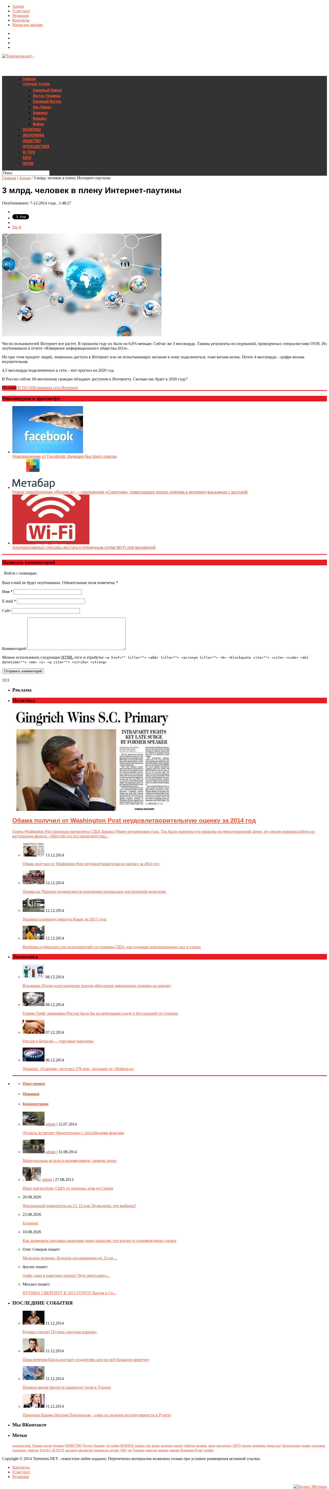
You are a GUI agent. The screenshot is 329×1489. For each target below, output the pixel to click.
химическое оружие (106, 1450)
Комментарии (35, 1104)
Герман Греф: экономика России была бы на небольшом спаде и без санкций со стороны (100, 1013)
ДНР (123, 1450)
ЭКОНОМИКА (33, 135)
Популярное (34, 1083)
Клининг (31, 1223)
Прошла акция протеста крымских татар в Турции (67, 1387)
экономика (259, 1445)
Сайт (6, 610)
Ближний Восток (47, 101)
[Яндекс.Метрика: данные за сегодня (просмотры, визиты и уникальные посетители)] (310, 1486)
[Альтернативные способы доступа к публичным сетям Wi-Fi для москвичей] (50, 543)
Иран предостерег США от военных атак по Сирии (68, 1188)
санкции (174, 1450)
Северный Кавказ (47, 90)
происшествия (21, 1445)
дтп (108, 1445)
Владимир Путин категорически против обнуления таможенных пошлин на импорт (97, 985)
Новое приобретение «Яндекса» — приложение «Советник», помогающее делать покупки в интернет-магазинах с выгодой (130, 492)
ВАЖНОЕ (127, 1445)
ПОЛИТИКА (32, 129)
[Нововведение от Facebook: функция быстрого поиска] (47, 452)
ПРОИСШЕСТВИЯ (36, 146)
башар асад (274, 1445)
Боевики (40, 112)
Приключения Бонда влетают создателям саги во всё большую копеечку (86, 1359)
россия (47, 1445)
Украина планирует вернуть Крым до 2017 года (64, 919)
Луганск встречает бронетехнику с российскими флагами (73, 1133)
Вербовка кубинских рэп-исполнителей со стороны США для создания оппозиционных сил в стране (112, 947)
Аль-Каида (42, 107)
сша (148, 1445)
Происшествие (291, 1445)
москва (246, 1445)
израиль (163, 1450)
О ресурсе (21, 11)
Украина (37, 1445)
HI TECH (29, 152)
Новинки (31, 1094)
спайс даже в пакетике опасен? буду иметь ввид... (66, 1275)
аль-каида (71, 1450)
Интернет (69, 388)
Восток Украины (47, 95)
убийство (33, 1450)
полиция (201, 1445)
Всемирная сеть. (47, 388)
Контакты (21, 20)
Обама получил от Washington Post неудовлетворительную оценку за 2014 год (91, 864)
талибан (209, 1450)
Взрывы (40, 118)
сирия (211, 1445)
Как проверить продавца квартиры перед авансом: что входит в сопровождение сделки (99, 1240)
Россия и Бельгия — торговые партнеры (58, 1041)
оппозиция (318, 1445)
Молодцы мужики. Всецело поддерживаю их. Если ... (70, 1258)
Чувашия (139, 1450)
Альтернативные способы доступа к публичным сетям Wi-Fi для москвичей (84, 547)
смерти (177, 1445)
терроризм (19, 1450)
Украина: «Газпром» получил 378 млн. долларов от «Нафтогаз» (78, 1069)
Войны (38, 124)
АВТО (27, 158)
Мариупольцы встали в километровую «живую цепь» (70, 1160)
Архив (18, 6)
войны (115, 1445)
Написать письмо (27, 25)
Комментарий (14, 648)
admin (50, 1124)
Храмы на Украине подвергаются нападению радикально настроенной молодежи (94, 891)
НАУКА (28, 163)
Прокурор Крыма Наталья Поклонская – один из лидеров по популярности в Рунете (97, 1415)
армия (156, 1445)
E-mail (9, 601)
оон (129, 1450)
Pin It (16, 227)
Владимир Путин (191, 1450)
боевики (58, 1445)
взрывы (140, 1445)
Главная (29, 79)
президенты (223, 1445)
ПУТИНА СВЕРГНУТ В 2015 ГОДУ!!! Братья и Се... (69, 1293)
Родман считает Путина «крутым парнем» (60, 1332)
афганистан (85, 1450)
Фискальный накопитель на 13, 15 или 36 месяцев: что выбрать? (79, 1206)
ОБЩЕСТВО (32, 141)
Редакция (20, 15)
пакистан (151, 1450)
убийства (189, 1445)
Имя (7, 591)
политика (166, 1445)
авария (306, 1445)
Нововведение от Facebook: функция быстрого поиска (64, 456)
